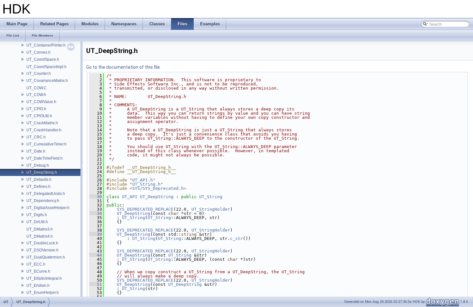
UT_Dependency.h (42, 200)
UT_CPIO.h (36, 109)
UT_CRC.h (36, 137)
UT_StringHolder (210, 209)
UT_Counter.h (38, 73)
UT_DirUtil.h (37, 222)
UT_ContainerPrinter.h (46, 45)
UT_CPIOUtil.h (39, 116)
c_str (236, 238)
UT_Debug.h (37, 165)
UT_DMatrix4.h (39, 236)
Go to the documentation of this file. (123, 67)
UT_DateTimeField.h (44, 158)
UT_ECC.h (35, 264)
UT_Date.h (35, 151)
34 (95, 213)
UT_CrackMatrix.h (42, 123)
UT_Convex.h (38, 52)
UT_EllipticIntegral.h (44, 278)
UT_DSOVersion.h (42, 250)
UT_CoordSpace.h (42, 59)
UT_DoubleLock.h (42, 243)
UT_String (210, 196)
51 (95, 284)
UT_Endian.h (38, 285)
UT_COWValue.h (41, 102)
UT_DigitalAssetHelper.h (48, 208)
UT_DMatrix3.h (39, 229)
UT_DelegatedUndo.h (45, 193)
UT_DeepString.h (41, 172)
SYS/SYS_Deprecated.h (158, 188)
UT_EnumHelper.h (42, 292)
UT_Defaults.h (38, 179)
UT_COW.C (36, 88)
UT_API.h (142, 180)
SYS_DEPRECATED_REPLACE (145, 209)
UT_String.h (146, 184)
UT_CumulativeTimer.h (46, 144)
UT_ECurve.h (38, 271)
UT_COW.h (36, 94)
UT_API (129, 196)
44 (95, 255)
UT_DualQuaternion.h (45, 257)
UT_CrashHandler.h (43, 130)
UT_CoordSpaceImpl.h (46, 67)
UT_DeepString (156, 196)
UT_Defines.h (38, 186)
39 (95, 234)
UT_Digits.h (36, 215)
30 (95, 196)
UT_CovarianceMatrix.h (47, 80)
